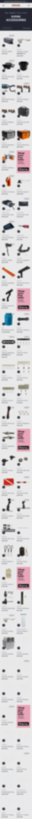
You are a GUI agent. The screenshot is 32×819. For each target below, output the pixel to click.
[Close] (29, 796)
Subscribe (14, 810)
